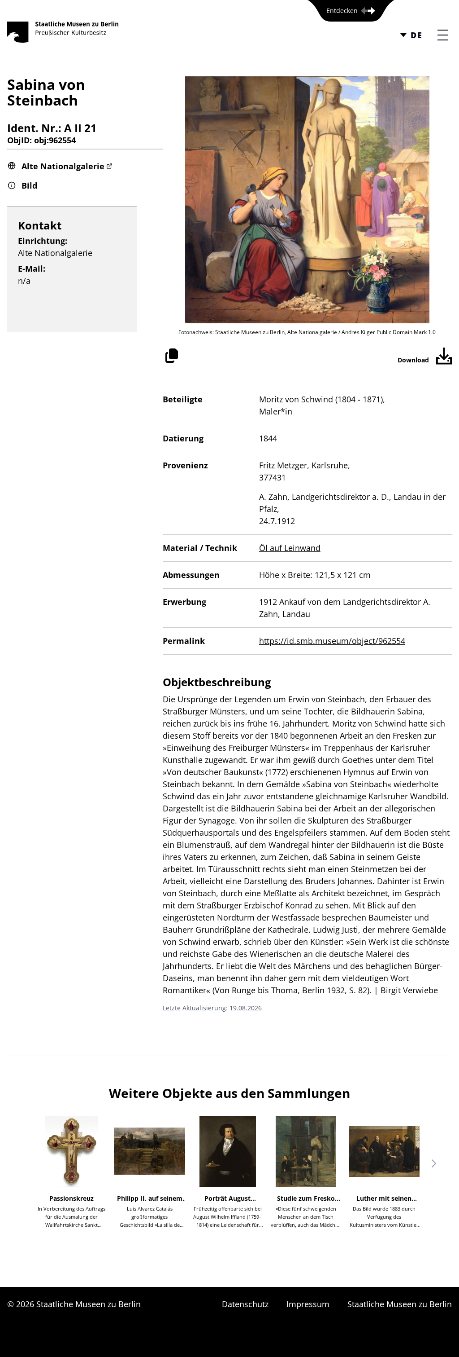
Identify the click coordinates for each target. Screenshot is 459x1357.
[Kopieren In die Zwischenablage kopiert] (172, 356)
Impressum (307, 1304)
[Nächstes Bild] (434, 1163)
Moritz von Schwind (296, 399)
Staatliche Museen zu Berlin (399, 1304)
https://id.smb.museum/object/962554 (332, 640)
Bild (29, 185)
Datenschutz (245, 1304)
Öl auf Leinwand (289, 547)
